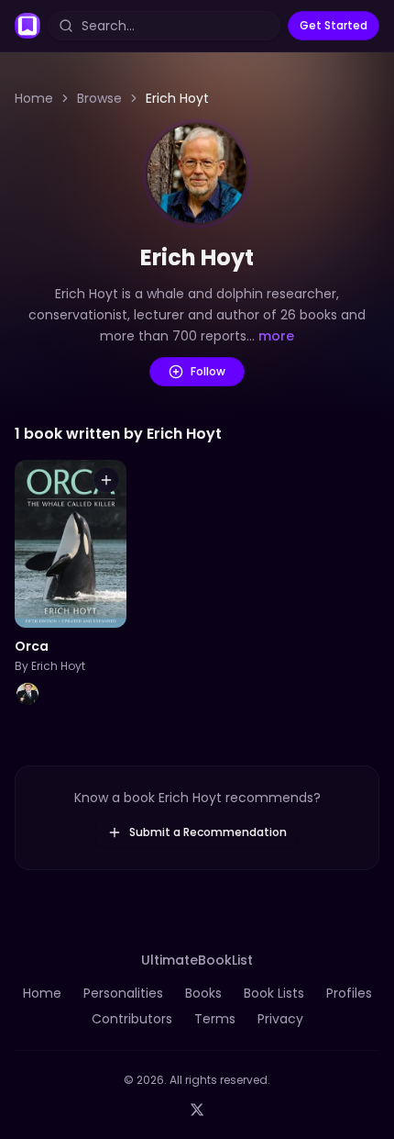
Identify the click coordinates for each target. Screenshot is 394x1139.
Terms (214, 1019)
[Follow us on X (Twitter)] (197, 1109)
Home (34, 98)
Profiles (349, 993)
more (276, 336)
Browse (99, 98)
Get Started (333, 25)
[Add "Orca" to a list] (106, 480)
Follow (208, 371)
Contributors (132, 1019)
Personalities (123, 993)
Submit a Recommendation (208, 832)
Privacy (280, 1019)
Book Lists (274, 993)
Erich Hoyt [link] (177, 98)
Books (203, 993)
